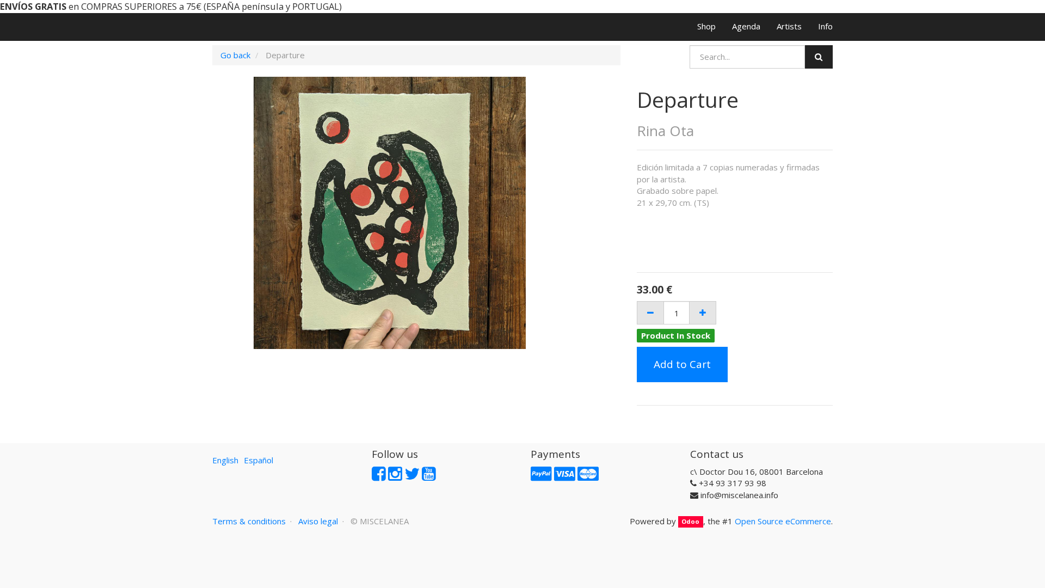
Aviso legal (318, 521)
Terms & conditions (249, 521)
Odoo (690, 522)
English (225, 460)
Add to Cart (682, 364)
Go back (235, 55)
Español (258, 460)
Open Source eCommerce (783, 521)
